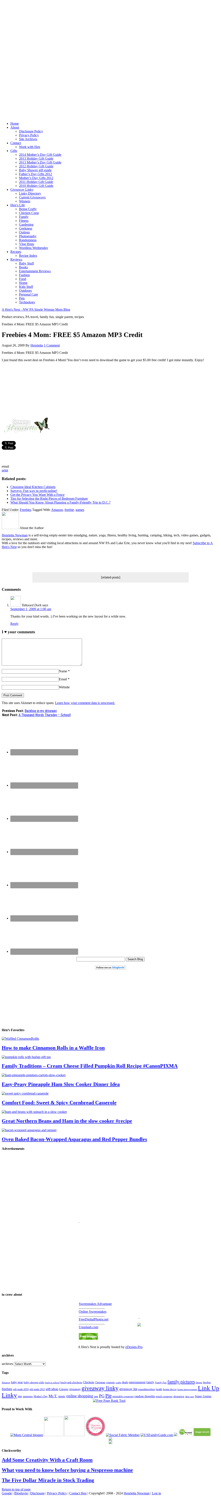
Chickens (88, 1382)
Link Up (208, 1388)
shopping (178, 1396)
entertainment (137, 1382)
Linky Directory (30, 193)
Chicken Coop (29, 213)
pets (96, 1396)
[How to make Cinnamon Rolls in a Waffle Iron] (20, 1038)
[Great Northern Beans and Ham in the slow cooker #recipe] (34, 1112)
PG (101, 1395)
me (20, 1396)
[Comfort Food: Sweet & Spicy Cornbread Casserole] (25, 1093)
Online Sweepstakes (92, 1311)
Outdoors (25, 290)
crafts (118, 1382)
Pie (108, 1395)
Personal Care (28, 294)
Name (63, 671)
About (14, 127)
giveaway (75, 1389)
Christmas (100, 1382)
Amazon (57, 510)
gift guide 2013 (37, 1389)
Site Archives (28, 139)
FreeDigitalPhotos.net (93, 1319)
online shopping (79, 1396)
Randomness (27, 240)
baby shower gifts (34, 1382)
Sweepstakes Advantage (95, 1304)
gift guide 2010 (21, 1389)
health (159, 1389)
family (150, 1382)
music (61, 1396)
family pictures (181, 1381)
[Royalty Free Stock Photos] (88, 1338)
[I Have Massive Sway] (175, 1435)
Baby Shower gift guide (35, 170)
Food (22, 279)
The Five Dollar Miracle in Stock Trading (48, 1480)
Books (23, 267)
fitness (199, 1382)
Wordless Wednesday (33, 248)
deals (125, 1382)
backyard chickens (71, 1382)
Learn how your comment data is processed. (85, 703)
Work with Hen (29, 147)
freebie (69, 510)
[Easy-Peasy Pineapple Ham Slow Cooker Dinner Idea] (34, 1075)
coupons (110, 1382)
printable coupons (123, 1396)
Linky (9, 1395)
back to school (52, 1382)
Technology (27, 302)
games (80, 510)
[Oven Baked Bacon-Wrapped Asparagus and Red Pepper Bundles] (29, 1130)
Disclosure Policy (31, 131)
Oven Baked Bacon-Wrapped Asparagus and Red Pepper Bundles (74, 1139)
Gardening (26, 224)
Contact (15, 143)
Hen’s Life (17, 205)
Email (63, 679)
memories (28, 1396)
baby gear (17, 1382)
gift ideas (52, 1389)
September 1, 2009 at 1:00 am (30, 609)
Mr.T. (53, 1396)
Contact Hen (78, 1493)
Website (64, 687)
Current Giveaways (32, 197)
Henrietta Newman (15, 535)
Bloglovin (21, 1493)
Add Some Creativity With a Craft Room (47, 1460)
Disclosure (37, 1493)
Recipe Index (28, 255)
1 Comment (52, 345)
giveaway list (128, 1389)
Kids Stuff (26, 286)
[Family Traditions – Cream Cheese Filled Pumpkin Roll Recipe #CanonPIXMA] (26, 1057)
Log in (156, 1493)
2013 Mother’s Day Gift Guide (40, 162)
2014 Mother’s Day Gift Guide (40, 154)
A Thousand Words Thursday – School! (45, 715)
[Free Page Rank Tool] (109, 1400)
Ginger (63, 1389)
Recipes (15, 252)
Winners (24, 201)
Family (23, 217)
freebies (7, 1389)
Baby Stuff (26, 263)
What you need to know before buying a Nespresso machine (67, 1470)
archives (7, 1364)
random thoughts (144, 1396)
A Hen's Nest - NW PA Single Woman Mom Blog (36, 309)
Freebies (25, 510)
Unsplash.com (88, 1327)
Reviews (16, 259)
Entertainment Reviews (35, 271)
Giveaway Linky (21, 189)
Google (7, 1493)
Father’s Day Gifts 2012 (35, 174)
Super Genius (203, 1396)
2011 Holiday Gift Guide (36, 182)
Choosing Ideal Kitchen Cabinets (32, 487)
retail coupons (164, 1396)
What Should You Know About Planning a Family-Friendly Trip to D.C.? (60, 502)
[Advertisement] (110, 56)
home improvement (187, 1389)
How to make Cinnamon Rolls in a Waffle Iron (53, 1048)
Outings (24, 232)
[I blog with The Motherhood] (74, 1435)
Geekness (25, 228)
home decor (170, 1389)
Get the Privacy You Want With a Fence (37, 494)
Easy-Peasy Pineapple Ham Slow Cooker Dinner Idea (61, 1084)
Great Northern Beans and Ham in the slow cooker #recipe (67, 1121)
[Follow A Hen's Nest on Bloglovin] (110, 968)
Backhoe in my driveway (41, 711)
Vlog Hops (26, 244)
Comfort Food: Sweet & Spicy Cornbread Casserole (59, 1102)
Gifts (13, 151)
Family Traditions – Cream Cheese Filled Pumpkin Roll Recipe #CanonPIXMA (90, 1066)
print (5, 470)
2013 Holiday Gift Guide (36, 158)
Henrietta (36, 345)
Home (14, 123)
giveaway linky (100, 1388)
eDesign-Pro (133, 1347)
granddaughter (146, 1389)
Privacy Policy (29, 135)
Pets (22, 298)
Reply (14, 624)
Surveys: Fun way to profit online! (33, 491)
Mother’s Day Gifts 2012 (36, 178)
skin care (189, 1396)
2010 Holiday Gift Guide (36, 186)
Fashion (24, 275)
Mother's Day (41, 1396)
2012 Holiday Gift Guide (36, 166)
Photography (27, 236)
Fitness (23, 220)
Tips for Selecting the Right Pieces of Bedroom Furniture (49, 498)
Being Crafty (28, 209)
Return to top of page (16, 1489)
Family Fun (161, 1382)
